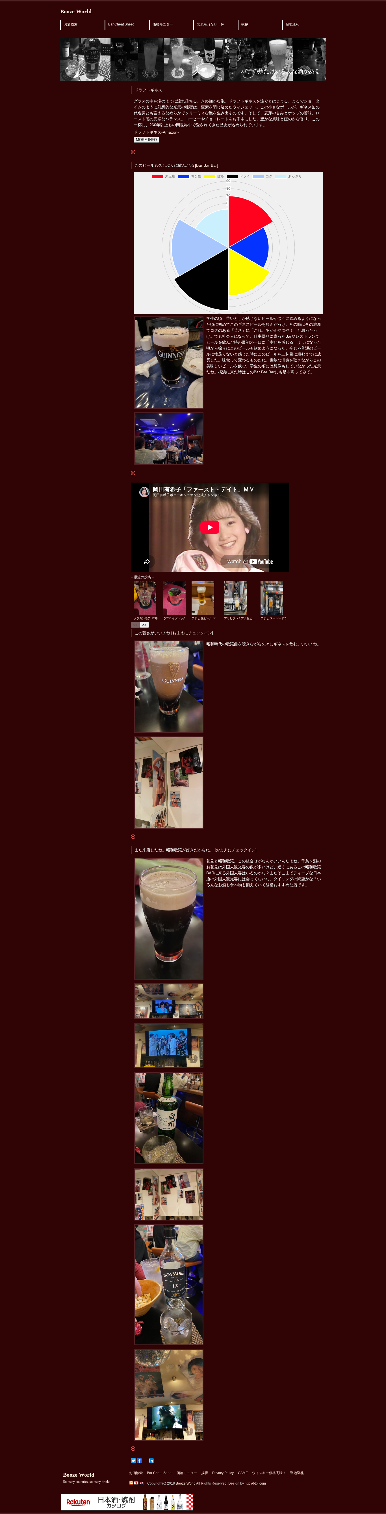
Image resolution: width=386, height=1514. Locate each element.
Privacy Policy (223, 1473)
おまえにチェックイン (192, 633)
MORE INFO (146, 140)
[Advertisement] (82, 176)
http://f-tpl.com (255, 1483)
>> (144, 625)
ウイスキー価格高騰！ (269, 1473)
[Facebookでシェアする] (139, 1460)
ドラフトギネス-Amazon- (156, 132)
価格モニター (163, 24)
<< (135, 625)
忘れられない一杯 (210, 24)
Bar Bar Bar (206, 165)
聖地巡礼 (292, 24)
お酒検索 (70, 24)
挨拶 (244, 24)
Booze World (76, 11)
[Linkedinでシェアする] (151, 1460)
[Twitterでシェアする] (133, 1460)
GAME (243, 1473)
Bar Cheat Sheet (121, 24)
